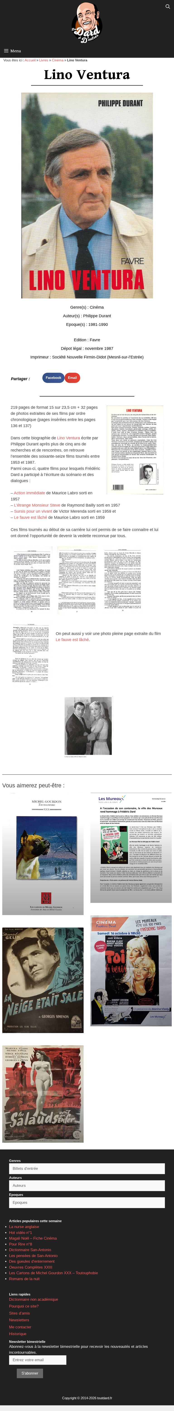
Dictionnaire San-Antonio (30, 1250)
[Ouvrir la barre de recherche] (168, 7)
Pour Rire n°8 (20, 1244)
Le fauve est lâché (30, 517)
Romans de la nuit (24, 1279)
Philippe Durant (97, 316)
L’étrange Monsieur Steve (37, 505)
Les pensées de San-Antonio (33, 1256)
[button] (53, 378)
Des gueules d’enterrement (32, 1261)
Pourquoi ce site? (24, 1306)
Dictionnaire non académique (33, 1299)
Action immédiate (29, 493)
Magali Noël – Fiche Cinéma (33, 1238)
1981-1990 (98, 324)
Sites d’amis (19, 1313)
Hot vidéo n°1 (20, 1233)
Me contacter (20, 1327)
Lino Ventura (68, 438)
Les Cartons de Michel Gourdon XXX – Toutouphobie (53, 1273)
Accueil (30, 60)
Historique (17, 1334)
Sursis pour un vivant (33, 511)
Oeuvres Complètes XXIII (30, 1267)
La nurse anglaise (24, 1227)
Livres (43, 60)
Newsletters (19, 1320)
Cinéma (57, 60)
